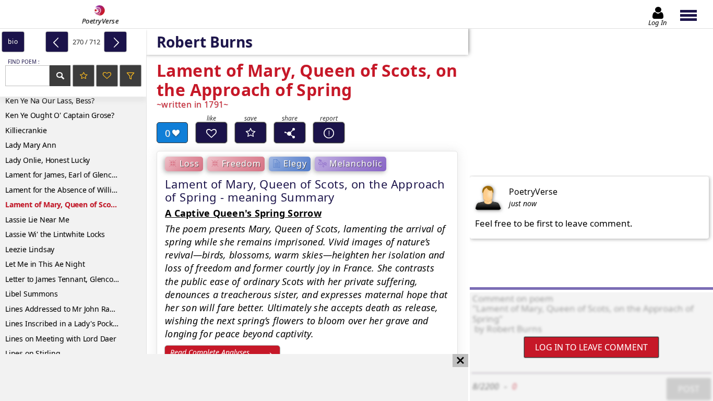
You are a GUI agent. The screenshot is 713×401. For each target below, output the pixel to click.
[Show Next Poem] (115, 42)
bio (13, 41)
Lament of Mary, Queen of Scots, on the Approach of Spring (75, 204)
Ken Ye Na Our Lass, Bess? (49, 100)
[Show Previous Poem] (57, 42)
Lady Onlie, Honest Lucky (47, 160)
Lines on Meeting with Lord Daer (60, 339)
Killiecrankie (25, 130)
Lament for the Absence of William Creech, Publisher (75, 190)
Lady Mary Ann (30, 145)
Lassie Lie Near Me (37, 220)
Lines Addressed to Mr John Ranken (65, 309)
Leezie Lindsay (29, 249)
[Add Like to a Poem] (211, 132)
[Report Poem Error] (328, 132)
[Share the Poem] (289, 132)
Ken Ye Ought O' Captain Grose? (59, 115)
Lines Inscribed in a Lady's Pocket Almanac (75, 323)
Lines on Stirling (33, 353)
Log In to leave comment (591, 347)
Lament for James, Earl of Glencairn (65, 175)
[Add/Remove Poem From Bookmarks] (250, 132)
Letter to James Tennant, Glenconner (67, 279)
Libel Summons (31, 294)
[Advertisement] (223, 377)
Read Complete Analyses (209, 352)
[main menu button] (693, 14)
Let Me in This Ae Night (45, 264)
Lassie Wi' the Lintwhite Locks (55, 234)
